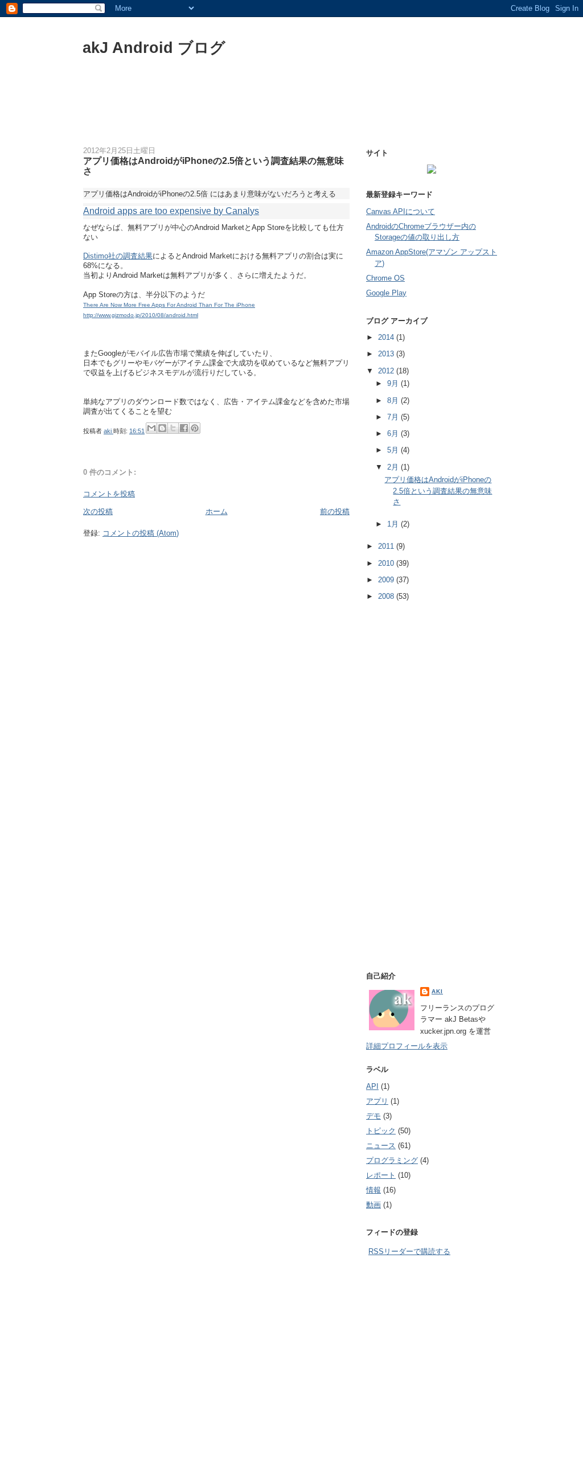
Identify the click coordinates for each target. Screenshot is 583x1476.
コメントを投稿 (109, 494)
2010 (387, 563)
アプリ (377, 1101)
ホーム (217, 511)
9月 (394, 383)
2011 (387, 546)
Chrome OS (385, 278)
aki (108, 430)
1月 (394, 524)
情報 (373, 1190)
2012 (387, 371)
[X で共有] (173, 428)
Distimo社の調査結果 (118, 256)
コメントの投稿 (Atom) (140, 533)
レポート (381, 1175)
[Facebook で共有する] (184, 428)
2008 (387, 596)
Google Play (386, 293)
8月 (394, 400)
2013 (387, 354)
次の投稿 (98, 511)
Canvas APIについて (400, 211)
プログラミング (392, 1160)
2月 (394, 467)
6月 (394, 433)
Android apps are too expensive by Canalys (171, 211)
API (372, 1086)
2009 (387, 579)
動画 (373, 1204)
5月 (394, 450)
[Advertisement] (291, 107)
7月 (394, 417)
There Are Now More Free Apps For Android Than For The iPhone (169, 305)
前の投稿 (335, 511)
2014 (387, 337)
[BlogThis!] (162, 428)
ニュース (381, 1145)
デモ (373, 1116)
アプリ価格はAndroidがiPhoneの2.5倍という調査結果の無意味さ (438, 490)
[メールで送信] (151, 428)
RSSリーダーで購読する (409, 1251)
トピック (381, 1130)
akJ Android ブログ (154, 47)
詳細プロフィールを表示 (406, 1046)
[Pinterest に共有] (194, 428)
